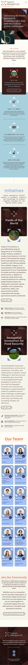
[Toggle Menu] (26, 2)
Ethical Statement (14, 647)
